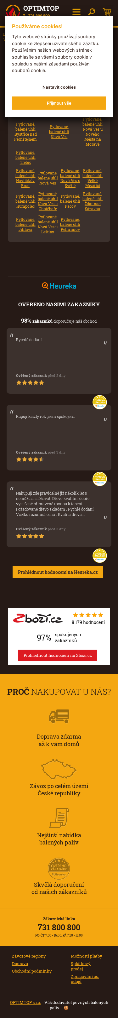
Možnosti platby (86, 956)
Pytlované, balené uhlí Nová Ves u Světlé (70, 178)
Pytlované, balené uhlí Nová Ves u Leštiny (48, 224)
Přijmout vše (59, 103)
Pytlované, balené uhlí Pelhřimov (70, 224)
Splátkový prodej (81, 966)
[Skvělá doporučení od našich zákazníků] (59, 860)
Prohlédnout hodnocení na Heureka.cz (58, 572)
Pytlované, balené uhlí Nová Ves (59, 131)
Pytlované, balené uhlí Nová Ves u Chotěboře (48, 201)
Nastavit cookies (59, 87)
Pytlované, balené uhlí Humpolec (25, 201)
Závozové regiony (29, 956)
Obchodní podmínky (32, 971)
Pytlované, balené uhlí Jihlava (25, 224)
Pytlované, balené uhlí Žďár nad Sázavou (92, 201)
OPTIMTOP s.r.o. (25, 1002)
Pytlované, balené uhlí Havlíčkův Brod (25, 178)
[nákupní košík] (107, 12)
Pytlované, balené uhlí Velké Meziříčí (92, 178)
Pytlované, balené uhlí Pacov (70, 201)
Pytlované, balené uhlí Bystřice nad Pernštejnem (25, 132)
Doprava (20, 963)
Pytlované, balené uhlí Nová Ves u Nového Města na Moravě (92, 132)
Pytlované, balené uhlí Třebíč (25, 157)
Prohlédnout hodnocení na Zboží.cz (58, 655)
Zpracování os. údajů (85, 979)
